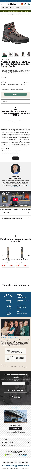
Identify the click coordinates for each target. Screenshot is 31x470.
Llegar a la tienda (15, 428)
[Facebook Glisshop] (12, 397)
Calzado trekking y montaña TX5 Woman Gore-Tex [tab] (15, 121)
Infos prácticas (8, 445)
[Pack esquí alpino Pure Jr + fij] (22, 252)
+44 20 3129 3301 (17, 358)
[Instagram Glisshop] (15, 397)
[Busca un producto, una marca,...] (29, 7)
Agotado (15, 94)
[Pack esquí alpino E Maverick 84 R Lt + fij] (8, 252)
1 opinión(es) (9, 67)
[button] (15, 213)
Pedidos (5, 439)
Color (3, 77)
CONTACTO (16, 351)
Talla (3, 82)
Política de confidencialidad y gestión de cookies (20, 466)
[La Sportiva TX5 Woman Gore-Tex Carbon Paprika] (15, 33)
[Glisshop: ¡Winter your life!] (12, 4)
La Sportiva (5, 60)
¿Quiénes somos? (8, 442)
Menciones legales (6, 465)
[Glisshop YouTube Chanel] (19, 397)
